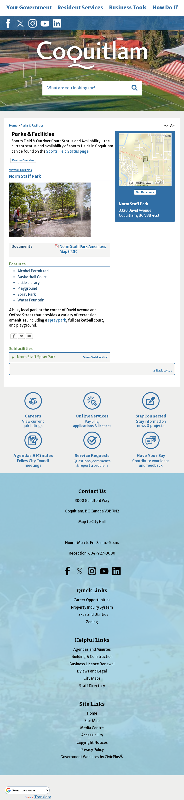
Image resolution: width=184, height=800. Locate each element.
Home (13, 125)
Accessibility (92, 735)
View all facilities (20, 170)
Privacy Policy (92, 749)
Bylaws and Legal (92, 671)
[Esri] (159, 181)
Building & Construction (92, 656)
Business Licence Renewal (92, 664)
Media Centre (92, 728)
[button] (135, 88)
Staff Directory (92, 685)
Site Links (92, 704)
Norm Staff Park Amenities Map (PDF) (83, 249)
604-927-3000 (101, 553)
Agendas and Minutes (92, 649)
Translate (42, 797)
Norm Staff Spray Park (36, 357)
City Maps (92, 678)
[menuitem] (29, 8)
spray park (57, 320)
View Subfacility (95, 357)
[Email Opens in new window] (29, 336)
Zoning (92, 622)
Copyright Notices (92, 742)
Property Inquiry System (92, 607)
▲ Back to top (162, 370)
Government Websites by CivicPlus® (92, 757)
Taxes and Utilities (92, 614)
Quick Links (92, 591)
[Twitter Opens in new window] (21, 336)
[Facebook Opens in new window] (13, 336)
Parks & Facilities (32, 125)
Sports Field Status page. (68, 151)
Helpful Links (92, 640)
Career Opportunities (92, 600)
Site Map (92, 720)
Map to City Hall (92, 521)
